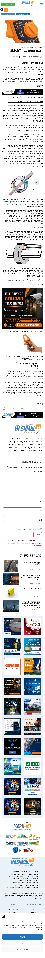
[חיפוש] (6, 10)
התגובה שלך (36, 471)
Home (40, 48)
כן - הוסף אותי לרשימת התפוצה (28, 529)
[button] (3, 916)
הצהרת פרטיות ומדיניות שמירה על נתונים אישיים (22, 955)
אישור (22, 937)
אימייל (39, 511)
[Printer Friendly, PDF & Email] (13, 408)
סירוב (23, 943)
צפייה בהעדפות (22, 949)
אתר (40, 520)
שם (40, 501)
